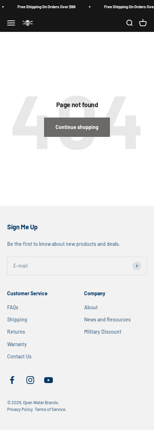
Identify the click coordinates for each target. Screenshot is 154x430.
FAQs (12, 307)
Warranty (17, 344)
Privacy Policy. (20, 409)
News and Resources (107, 319)
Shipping (17, 319)
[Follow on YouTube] (48, 380)
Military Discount (102, 332)
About (91, 307)
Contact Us (19, 356)
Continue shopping (77, 127)
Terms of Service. (50, 409)
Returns (16, 332)
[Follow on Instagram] (30, 380)
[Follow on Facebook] (12, 380)
